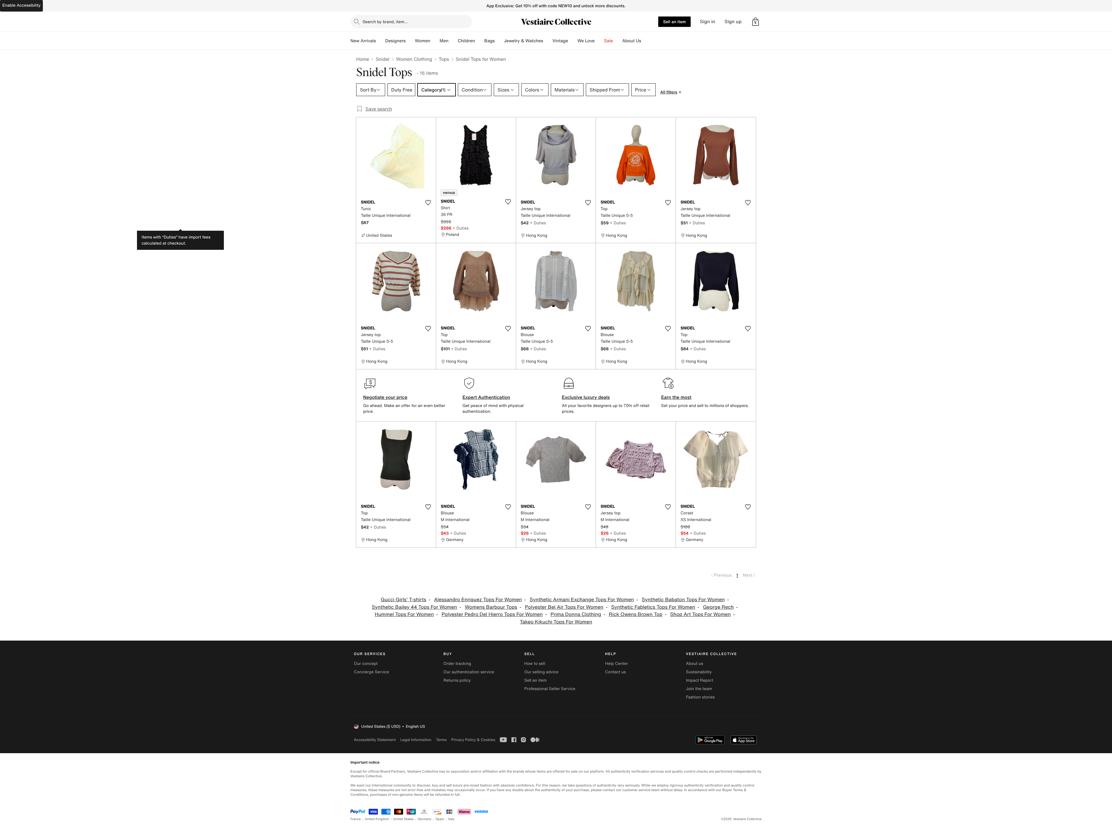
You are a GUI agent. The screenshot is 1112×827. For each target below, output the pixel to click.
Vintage (560, 41)
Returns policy (457, 680)
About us (694, 664)
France (355, 819)
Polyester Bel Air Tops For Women (564, 607)
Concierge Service (371, 672)
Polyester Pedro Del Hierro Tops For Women (492, 614)
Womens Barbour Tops (491, 607)
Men (444, 41)
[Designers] (410, 40)
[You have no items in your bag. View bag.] (755, 22)
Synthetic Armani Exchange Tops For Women (582, 599)
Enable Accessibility (21, 5)
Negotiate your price (385, 397)
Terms (441, 739)
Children (466, 41)
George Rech (718, 607)
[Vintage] (572, 40)
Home (362, 59)
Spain (440, 819)
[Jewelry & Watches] (547, 40)
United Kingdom (377, 819)
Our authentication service (468, 672)
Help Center (616, 664)
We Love (586, 41)
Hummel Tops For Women (404, 614)
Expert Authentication (486, 397)
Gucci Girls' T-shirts (403, 599)
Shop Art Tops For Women (700, 614)
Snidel (382, 59)
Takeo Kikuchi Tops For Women (556, 622)
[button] (755, 22)
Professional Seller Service (549, 689)
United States (403, 819)
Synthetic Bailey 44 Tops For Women (414, 607)
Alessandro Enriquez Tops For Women (478, 599)
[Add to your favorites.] (428, 202)
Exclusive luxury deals (586, 397)
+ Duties (461, 228)
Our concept (366, 664)
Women (422, 41)
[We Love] (599, 40)
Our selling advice (541, 672)
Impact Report (699, 680)
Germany (424, 819)
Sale (608, 41)
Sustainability (699, 672)
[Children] (479, 40)
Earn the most (676, 397)
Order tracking (457, 664)
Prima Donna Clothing (575, 614)
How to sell (534, 664)
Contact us (615, 672)
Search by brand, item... (385, 22)
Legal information (415, 739)
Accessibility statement (375, 739)
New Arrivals (363, 41)
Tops (444, 59)
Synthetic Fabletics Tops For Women (653, 607)
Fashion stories (700, 697)
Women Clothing (414, 59)
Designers (395, 41)
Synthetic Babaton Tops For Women (683, 599)
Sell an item (674, 22)
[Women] (435, 40)
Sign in (707, 22)
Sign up (733, 22)
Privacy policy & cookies (473, 739)
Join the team (699, 689)
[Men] (453, 40)
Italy (451, 819)
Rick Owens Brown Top (636, 614)
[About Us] (645, 40)
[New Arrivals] (380, 40)
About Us (631, 41)
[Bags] (499, 40)
